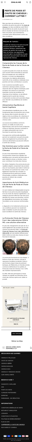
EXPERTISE (4, 395)
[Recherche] (27, 2)
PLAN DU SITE (5, 421)
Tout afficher (16, 333)
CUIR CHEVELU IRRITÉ (7, 374)
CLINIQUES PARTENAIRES (8, 392)
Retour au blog (17, 341)
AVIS (2, 387)
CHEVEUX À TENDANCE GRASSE (10, 372)
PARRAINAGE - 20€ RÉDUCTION (10, 398)
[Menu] (1, 2)
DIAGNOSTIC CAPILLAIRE (8, 384)
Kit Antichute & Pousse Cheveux (16, 319)
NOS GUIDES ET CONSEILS (9, 427)
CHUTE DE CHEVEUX (7, 360)
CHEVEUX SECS (5, 369)
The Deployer (18, 440)
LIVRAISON (4, 413)
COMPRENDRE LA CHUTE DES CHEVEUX (13, 424)
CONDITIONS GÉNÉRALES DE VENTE (12, 407)
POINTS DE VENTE (6, 389)
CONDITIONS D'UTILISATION (9, 416)
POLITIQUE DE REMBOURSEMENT (11, 419)
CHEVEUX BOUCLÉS (7, 366)
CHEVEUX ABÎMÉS (6, 363)
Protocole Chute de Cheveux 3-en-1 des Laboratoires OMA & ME (15, 231)
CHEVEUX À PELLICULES (8, 357)
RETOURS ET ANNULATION (9, 410)
